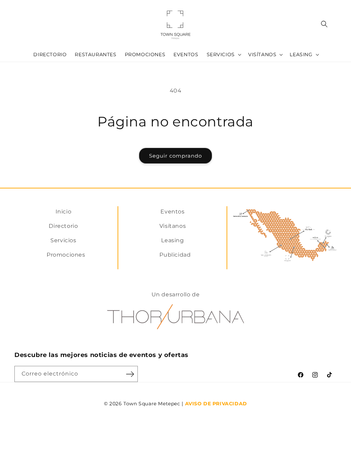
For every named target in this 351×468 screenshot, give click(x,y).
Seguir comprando (175, 155)
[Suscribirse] (129, 374)
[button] (223, 54)
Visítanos (172, 226)
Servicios (63, 240)
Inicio (64, 211)
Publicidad (175, 254)
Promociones (66, 254)
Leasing (172, 240)
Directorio (63, 226)
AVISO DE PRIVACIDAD (216, 404)
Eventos (172, 211)
